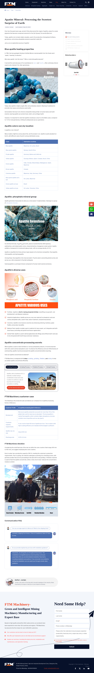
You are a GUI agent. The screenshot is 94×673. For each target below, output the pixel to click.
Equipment (35, 2)
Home (26, 2)
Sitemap (86, 664)
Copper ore (52, 5)
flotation (42, 358)
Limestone (68, 5)
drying (50, 358)
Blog (57, 2)
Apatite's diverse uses (71, 43)
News (50, 2)
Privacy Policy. (59, 641)
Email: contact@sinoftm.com (51, 668)
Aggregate (44, 5)
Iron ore (75, 5)
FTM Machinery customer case (73, 47)
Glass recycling (60, 5)
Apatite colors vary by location (73, 39)
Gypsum (81, 5)
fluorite (42, 63)
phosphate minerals (12, 203)
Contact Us (72, 2)
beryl (35, 63)
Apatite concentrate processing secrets (74, 45)
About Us (63, 2)
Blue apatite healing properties (73, 36)
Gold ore (27, 5)
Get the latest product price (16, 387)
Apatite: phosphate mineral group (74, 41)
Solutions (43, 2)
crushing (30, 358)
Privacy (87, 666)
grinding (36, 358)
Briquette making (35, 5)
